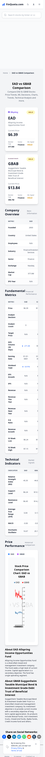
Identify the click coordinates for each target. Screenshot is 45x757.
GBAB (13, 163)
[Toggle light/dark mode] (28, 4)
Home (5, 73)
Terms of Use (16, 750)
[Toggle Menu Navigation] (39, 4)
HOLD (29, 144)
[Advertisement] (22, 44)
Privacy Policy (16, 748)
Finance (21, 144)
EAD (12, 118)
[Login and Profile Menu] (33, 4)
